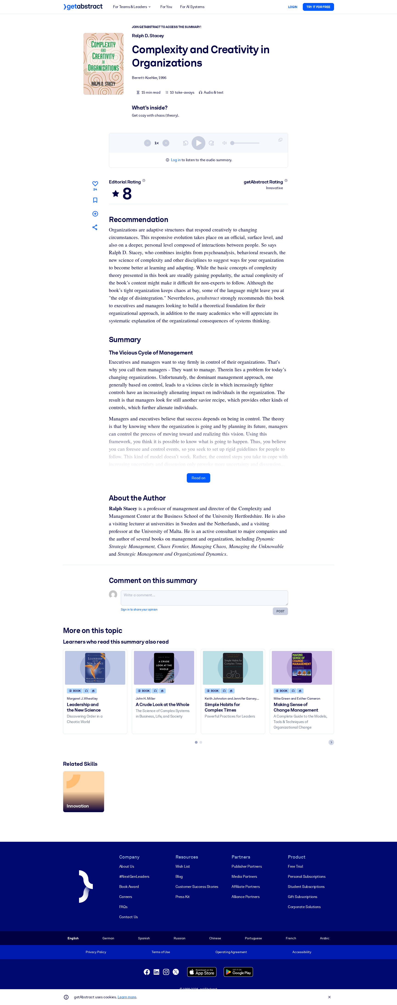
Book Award (129, 886)
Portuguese (253, 938)
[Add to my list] (95, 214)
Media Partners (244, 876)
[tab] (196, 742)
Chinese (215, 938)
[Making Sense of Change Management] (302, 668)
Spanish (144, 938)
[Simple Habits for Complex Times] (233, 668)
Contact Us (128, 917)
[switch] (198, 143)
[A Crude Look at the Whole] (164, 668)
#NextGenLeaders (134, 876)
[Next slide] (331, 742)
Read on (198, 478)
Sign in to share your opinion (139, 609)
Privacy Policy (96, 952)
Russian (179, 938)
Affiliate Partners (246, 886)
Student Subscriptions (306, 886)
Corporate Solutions (304, 907)
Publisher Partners (247, 866)
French (291, 938)
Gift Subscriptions (302, 897)
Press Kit (183, 897)
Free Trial (295, 866)
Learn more (127, 997)
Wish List (183, 866)
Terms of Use (161, 952)
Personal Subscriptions (306, 876)
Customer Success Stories (197, 886)
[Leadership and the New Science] (95, 668)
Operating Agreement (231, 952)
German (108, 938)
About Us (126, 866)
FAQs (123, 907)
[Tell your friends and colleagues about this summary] (95, 227)
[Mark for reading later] (95, 200)
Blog (179, 876)
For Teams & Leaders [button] (130, 7)
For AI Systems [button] (192, 7)
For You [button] (166, 7)
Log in (176, 160)
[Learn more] (144, 180)
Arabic (324, 938)
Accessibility (301, 952)
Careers (125, 897)
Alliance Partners (245, 897)
